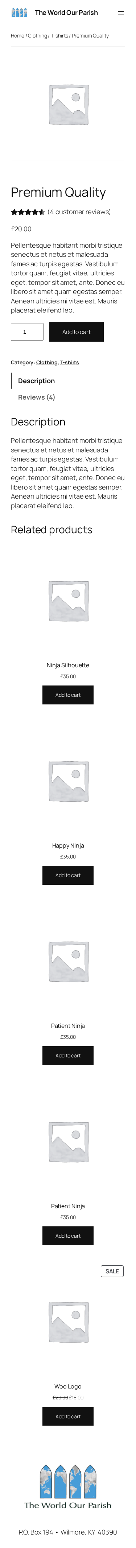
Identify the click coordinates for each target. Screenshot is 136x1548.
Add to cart (76, 332)
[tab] (68, 381)
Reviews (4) (36, 397)
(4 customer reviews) (79, 211)
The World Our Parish (66, 12)
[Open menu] (120, 12)
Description (36, 380)
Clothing (37, 35)
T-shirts (59, 35)
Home (17, 35)
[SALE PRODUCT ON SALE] (68, 1320)
